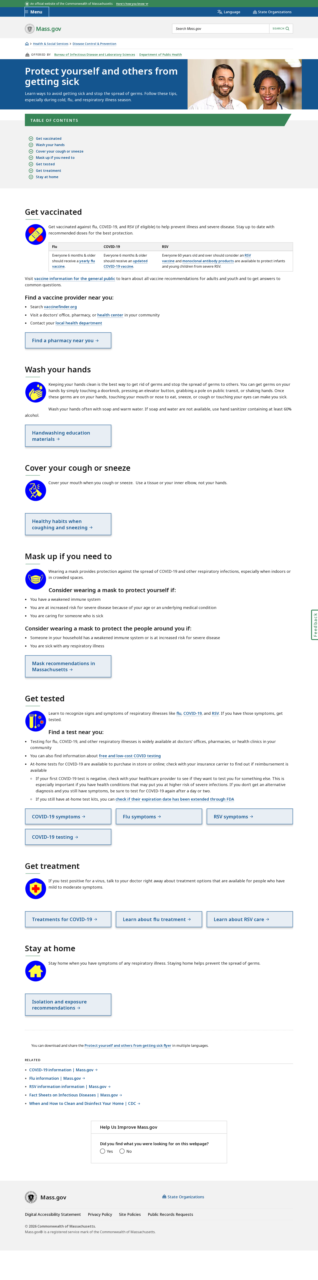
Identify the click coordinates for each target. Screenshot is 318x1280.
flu (178, 713)
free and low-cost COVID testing (130, 755)
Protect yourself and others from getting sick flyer (128, 1045)
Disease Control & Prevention (94, 44)
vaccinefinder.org (60, 306)
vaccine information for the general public (74, 278)
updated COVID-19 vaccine (126, 264)
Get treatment (48, 170)
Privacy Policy (100, 1214)
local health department (79, 323)
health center (110, 315)
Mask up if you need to (55, 157)
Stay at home (47, 176)
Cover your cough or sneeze (60, 151)
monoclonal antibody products (208, 261)
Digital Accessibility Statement (53, 1214)
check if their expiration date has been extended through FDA (175, 799)
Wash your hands (50, 144)
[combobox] (232, 29)
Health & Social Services (50, 44)
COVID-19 (192, 713)
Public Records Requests (170, 1214)
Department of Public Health (160, 55)
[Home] (26, 44)
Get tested (45, 164)
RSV (215, 713)
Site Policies (130, 1214)
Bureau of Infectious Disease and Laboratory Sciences (94, 55)
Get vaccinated (48, 138)
